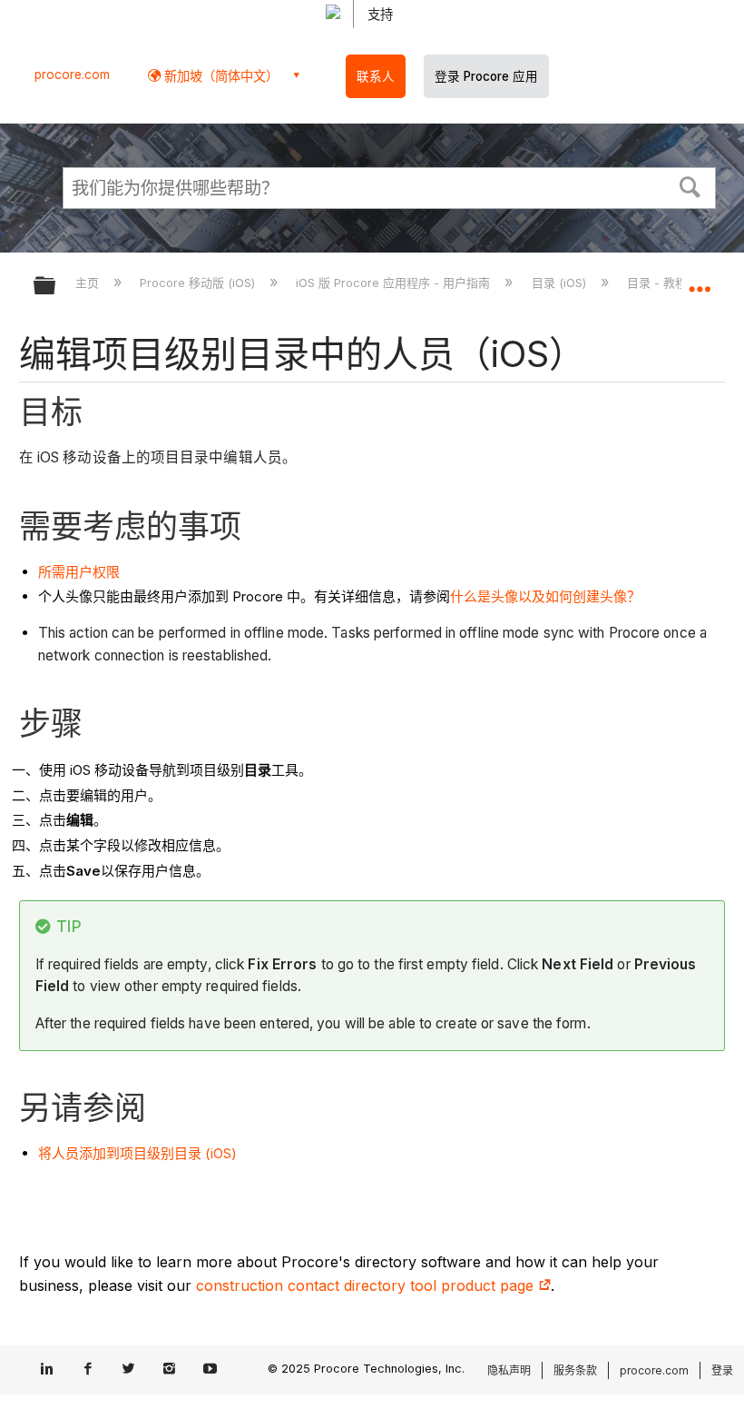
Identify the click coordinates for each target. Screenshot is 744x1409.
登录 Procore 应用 (486, 76)
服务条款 (575, 1370)
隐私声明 (509, 1370)
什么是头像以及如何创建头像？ (545, 596)
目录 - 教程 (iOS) (674, 282)
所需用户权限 (79, 571)
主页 (89, 282)
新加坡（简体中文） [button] (220, 76)
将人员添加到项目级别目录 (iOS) (137, 1153)
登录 (722, 1370)
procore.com (72, 74)
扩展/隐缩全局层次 (56, 286)
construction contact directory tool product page (367, 1285)
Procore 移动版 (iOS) (199, 282)
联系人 (376, 76)
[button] (690, 185)
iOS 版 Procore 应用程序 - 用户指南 (395, 282)
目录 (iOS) (560, 282)
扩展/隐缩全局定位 (699, 280)
